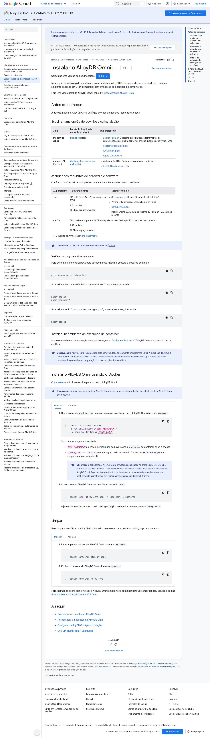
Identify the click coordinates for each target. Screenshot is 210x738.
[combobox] (129, 3)
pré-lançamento (89, 236)
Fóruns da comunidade (97, 694)
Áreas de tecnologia (51, 3)
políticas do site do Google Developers (158, 667)
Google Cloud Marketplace (116, 146)
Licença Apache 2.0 (102, 667)
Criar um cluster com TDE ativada (75, 630)
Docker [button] (58, 405)
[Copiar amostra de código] (171, 270)
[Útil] (168, 60)
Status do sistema (95, 709)
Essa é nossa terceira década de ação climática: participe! (148, 725)
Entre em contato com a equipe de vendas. (61, 710)
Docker (106, 138)
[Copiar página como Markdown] (124, 68)
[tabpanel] (113, 459)
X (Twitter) (174, 704)
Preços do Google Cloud (56, 699)
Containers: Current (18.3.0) (53, 13)
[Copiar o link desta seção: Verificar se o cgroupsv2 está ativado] (97, 256)
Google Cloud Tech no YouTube (184, 714)
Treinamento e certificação (141, 714)
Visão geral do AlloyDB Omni (118, 93)
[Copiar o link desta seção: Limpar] (66, 521)
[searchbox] (21, 29)
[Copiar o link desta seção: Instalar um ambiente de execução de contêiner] (122, 334)
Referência (21, 19)
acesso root (60, 382)
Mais (74, 3)
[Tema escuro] (166, 270)
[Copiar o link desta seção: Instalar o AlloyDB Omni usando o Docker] (124, 375)
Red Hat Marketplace (113, 166)
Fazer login (200, 3)
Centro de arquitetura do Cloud (142, 709)
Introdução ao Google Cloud (141, 699)
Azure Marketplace (112, 155)
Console (156, 3)
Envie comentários (162, 68)
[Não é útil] (173, 60)
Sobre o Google (52, 725)
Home (54, 60)
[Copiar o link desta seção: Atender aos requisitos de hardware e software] (122, 176)
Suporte (90, 699)
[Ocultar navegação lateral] (37, 732)
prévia (112, 245)
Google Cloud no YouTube (181, 709)
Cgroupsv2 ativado (120, 207)
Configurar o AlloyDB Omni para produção (79, 625)
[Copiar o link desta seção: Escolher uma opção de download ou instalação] (122, 122)
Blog (171, 694)
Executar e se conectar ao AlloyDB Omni (79, 614)
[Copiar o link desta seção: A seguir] (68, 606)
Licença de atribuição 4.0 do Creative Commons (151, 663)
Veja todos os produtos (56, 694)
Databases (83, 60)
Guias (7, 19)
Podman (115, 138)
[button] (20, 86)
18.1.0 (103, 76)
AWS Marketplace (112, 151)
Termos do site (84, 725)
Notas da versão (94, 704)
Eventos (173, 699)
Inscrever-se (172, 731)
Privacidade (68, 725)
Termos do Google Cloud (106, 725)
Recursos (37, 19)
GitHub (131, 694)
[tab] (58, 405)
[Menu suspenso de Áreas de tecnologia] (66, 3)
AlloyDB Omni (19, 13)
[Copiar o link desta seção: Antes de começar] (85, 105)
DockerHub (75, 138)
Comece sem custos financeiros (186, 13)
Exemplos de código (137, 704)
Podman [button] (71, 405)
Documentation (67, 60)
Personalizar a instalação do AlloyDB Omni (128, 476)
